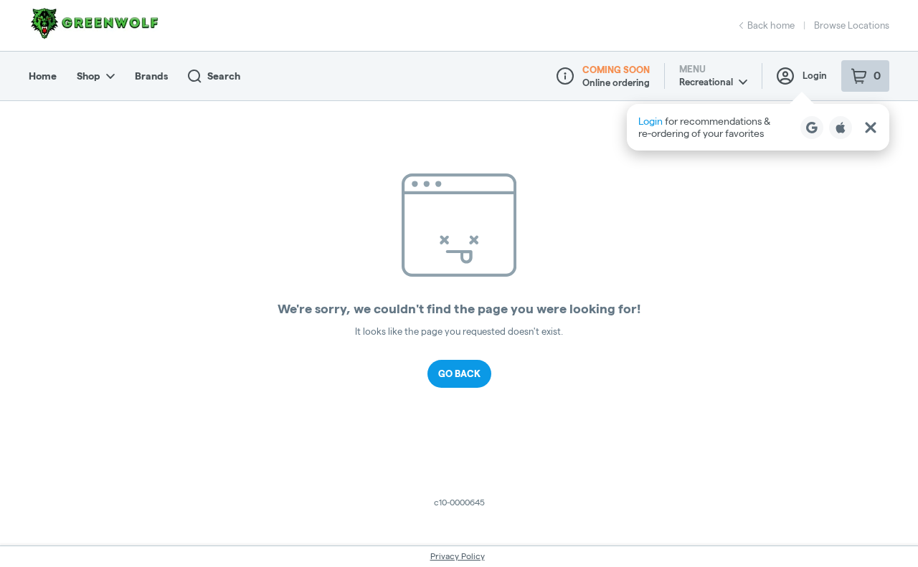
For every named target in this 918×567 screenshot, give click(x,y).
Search (223, 76)
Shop (88, 76)
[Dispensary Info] (565, 76)
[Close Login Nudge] (870, 127)
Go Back (459, 373)
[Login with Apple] (840, 127)
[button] (758, 127)
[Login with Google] (811, 127)
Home (43, 76)
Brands (151, 76)
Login (815, 75)
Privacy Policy (457, 556)
